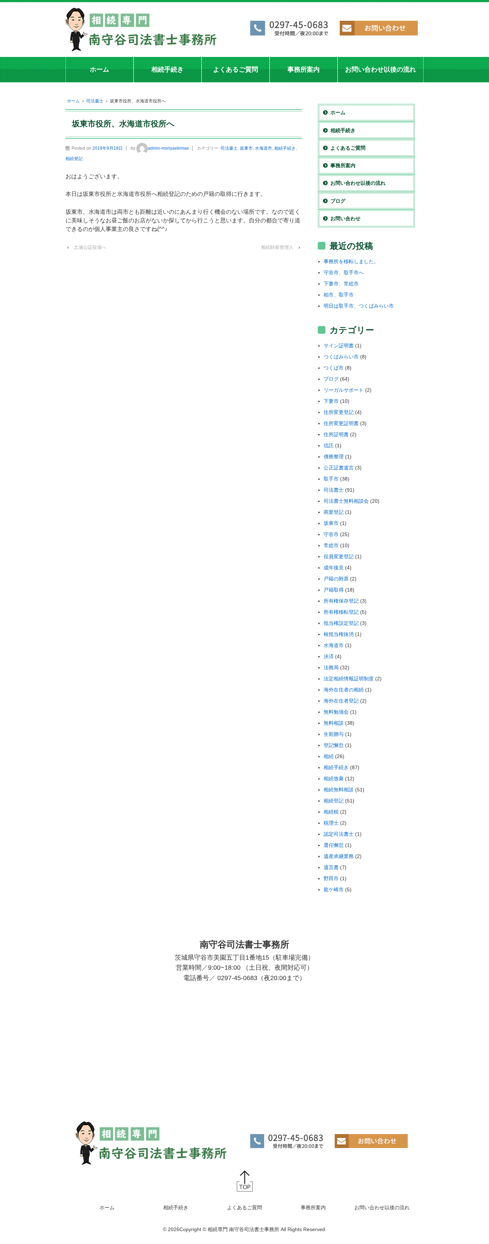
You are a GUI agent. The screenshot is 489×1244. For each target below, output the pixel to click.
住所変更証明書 (341, 423)
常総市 (331, 545)
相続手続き (167, 69)
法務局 (331, 667)
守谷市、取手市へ (344, 272)
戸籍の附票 (336, 579)
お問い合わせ (345, 218)
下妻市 (331, 401)
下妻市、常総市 (341, 283)
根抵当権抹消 (339, 634)
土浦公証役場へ (90, 247)
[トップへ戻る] (245, 1181)
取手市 (331, 479)
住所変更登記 (339, 412)
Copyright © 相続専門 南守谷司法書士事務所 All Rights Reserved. (252, 1229)
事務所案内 (303, 69)
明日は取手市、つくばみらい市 (359, 306)
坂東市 (246, 148)
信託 (329, 445)
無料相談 (334, 723)
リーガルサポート (344, 390)
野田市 (331, 878)
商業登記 (334, 512)
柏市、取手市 (339, 295)
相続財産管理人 (277, 247)
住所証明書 (336, 434)
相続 (329, 756)
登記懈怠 (334, 745)
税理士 (331, 823)
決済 (329, 656)
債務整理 (334, 456)
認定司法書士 (339, 834)
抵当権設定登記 (341, 623)
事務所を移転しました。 (351, 261)
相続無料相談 (339, 789)
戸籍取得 (334, 590)
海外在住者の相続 (344, 690)
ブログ (337, 201)
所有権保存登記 (341, 601)
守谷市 (331, 534)
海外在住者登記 (341, 701)
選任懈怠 (334, 845)
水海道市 (263, 148)
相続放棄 (334, 778)
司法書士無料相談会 (346, 501)
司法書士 (94, 100)
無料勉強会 (336, 712)
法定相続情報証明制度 (349, 678)
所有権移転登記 (341, 612)
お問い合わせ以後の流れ (380, 69)
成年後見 (334, 567)
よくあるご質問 (235, 69)
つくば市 (334, 368)
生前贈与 (334, 734)
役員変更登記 (339, 556)
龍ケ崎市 (334, 889)
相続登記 (74, 158)
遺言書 (331, 867)
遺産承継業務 (339, 856)
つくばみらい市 (341, 357)
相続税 (331, 812)
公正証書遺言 (339, 468)
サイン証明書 (339, 345)
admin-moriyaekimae (168, 148)
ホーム (99, 69)
